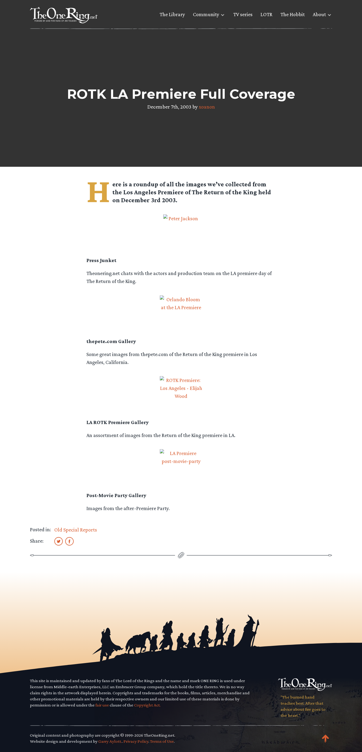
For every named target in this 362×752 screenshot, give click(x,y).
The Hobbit (292, 14)
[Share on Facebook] (69, 541)
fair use (102, 705)
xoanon (207, 107)
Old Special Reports (75, 530)
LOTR (266, 14)
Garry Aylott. (110, 741)
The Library (172, 14)
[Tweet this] (58, 541)
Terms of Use (162, 741)
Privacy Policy (135, 741)
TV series (243, 14)
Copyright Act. (147, 705)
